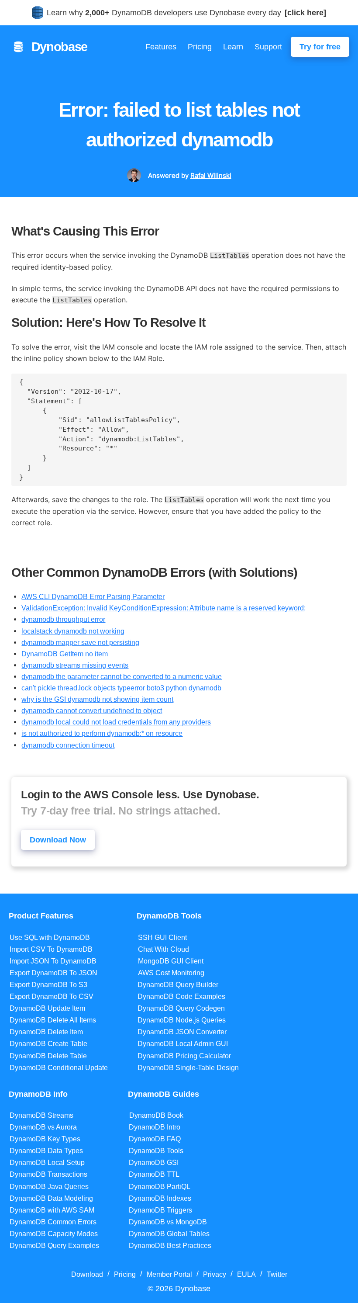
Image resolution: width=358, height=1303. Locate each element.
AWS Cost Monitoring (171, 973)
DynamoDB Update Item (47, 1008)
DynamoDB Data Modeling (51, 1198)
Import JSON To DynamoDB (53, 961)
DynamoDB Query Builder (178, 984)
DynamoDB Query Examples (54, 1245)
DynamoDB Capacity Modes (54, 1233)
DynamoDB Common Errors (53, 1222)
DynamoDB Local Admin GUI (183, 1043)
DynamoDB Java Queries (49, 1186)
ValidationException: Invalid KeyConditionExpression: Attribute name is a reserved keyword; (163, 608)
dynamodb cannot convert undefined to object (91, 710)
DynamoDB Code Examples (181, 996)
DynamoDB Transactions (48, 1174)
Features (160, 46)
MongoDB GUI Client (170, 961)
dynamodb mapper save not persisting (80, 642)
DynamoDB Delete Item (46, 1032)
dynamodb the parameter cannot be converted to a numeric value (121, 676)
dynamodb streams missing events (74, 665)
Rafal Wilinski (210, 175)
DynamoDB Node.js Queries (182, 1020)
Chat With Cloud (163, 949)
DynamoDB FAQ (155, 1139)
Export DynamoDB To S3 (48, 984)
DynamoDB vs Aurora (43, 1127)
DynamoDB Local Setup (47, 1162)
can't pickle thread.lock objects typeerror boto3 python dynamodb (121, 688)
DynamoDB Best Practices (170, 1245)
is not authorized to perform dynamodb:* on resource (101, 733)
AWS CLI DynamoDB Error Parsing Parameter (93, 596)
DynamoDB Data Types (46, 1150)
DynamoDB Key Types (45, 1139)
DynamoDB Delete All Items (53, 1020)
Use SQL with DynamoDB (50, 937)
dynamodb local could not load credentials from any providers (116, 722)
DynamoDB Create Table (48, 1043)
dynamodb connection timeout (67, 745)
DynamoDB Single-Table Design (188, 1067)
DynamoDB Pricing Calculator (184, 1056)
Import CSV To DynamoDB (51, 949)
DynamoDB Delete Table (48, 1056)
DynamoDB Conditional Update (59, 1067)
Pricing (200, 46)
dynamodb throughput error (63, 619)
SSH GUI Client (162, 937)
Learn (233, 46)
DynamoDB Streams (41, 1115)
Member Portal (169, 1274)
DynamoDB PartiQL (159, 1186)
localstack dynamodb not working (72, 631)
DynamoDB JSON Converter (182, 1032)
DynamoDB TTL (154, 1174)
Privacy (214, 1274)
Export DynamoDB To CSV (51, 996)
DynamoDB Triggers (160, 1210)
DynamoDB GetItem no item (64, 654)
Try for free (320, 46)
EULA (246, 1274)
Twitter (277, 1274)
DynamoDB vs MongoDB (168, 1222)
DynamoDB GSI (154, 1162)
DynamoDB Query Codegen (181, 1008)
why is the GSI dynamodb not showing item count (97, 699)
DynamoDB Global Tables (169, 1233)
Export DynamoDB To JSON (53, 973)
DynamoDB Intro (154, 1127)
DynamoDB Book (156, 1115)
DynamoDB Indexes (160, 1198)
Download (87, 1274)
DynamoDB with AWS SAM (52, 1210)
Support (268, 46)
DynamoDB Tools (156, 1150)
